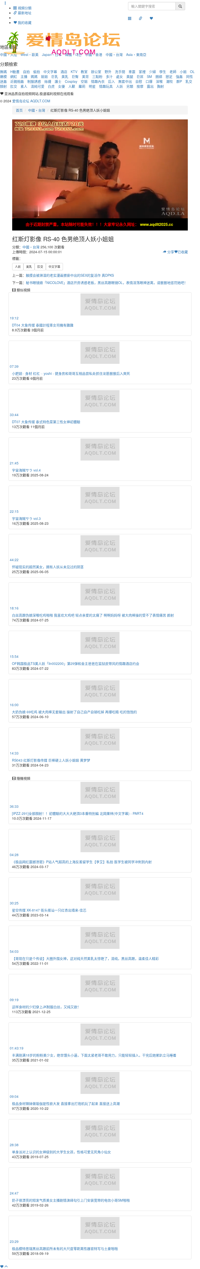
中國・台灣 (36, 110)
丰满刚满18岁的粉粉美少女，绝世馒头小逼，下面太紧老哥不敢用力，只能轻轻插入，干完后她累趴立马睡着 (94, 1055)
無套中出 (125, 81)
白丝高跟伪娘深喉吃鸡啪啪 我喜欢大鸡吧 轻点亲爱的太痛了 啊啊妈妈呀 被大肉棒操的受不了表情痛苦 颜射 (93, 615)
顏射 (3, 86)
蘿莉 (82, 86)
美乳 (64, 76)
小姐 (183, 71)
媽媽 (34, 76)
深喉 (159, 81)
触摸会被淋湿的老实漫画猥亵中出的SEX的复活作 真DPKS (70, 275)
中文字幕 (50, 71)
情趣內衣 (98, 81)
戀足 (169, 76)
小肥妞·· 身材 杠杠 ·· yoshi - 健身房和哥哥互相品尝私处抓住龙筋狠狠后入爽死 (71, 373)
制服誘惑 (34, 81)
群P (179, 81)
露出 (150, 86)
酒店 (63, 71)
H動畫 (15, 71)
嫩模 (3, 76)
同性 (189, 76)
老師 (173, 71)
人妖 (119, 86)
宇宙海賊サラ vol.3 (26, 518)
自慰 (138, 81)
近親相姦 (17, 81)
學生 (162, 71)
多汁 (109, 76)
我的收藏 (24, 22)
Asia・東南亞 (136, 54)
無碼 (3, 71)
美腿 (129, 76)
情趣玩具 (106, 86)
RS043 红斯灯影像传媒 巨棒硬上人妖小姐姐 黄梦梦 (51, 760)
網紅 (13, 76)
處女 (119, 76)
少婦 (152, 71)
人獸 (71, 86)
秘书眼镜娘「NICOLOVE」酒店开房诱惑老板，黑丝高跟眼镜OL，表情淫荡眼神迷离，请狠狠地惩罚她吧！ (107, 282)
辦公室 (96, 71)
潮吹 (169, 81)
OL (192, 71)
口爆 (149, 81)
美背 (85, 76)
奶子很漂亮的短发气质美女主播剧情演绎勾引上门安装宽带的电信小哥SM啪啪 (71, 1200)
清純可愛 (37, 86)
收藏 (183, 251)
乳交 (188, 81)
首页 (19, 110)
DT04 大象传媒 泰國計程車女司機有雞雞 (42, 325)
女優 (61, 86)
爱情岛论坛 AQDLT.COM (31, 100)
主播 (23, 76)
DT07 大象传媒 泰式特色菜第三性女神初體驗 (46, 421)
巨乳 (54, 76)
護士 (58, 81)
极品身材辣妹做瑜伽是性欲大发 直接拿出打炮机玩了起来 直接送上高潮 (66, 1103)
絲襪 (47, 81)
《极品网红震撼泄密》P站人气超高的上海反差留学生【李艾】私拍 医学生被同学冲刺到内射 (82, 861)
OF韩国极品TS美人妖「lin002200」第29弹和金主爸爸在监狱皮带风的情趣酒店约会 (75, 663)
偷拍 (36, 71)
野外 (108, 71)
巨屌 (140, 76)
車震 (132, 71)
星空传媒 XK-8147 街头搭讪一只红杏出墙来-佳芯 (49, 910)
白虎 (51, 86)
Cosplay (71, 81)
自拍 (26, 71)
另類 (129, 86)
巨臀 (75, 76)
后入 (111, 81)
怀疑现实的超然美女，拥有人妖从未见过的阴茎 (48, 566)
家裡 (142, 71)
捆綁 (158, 76)
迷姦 (3, 81)
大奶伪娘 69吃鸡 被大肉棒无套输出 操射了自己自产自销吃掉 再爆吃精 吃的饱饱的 (74, 711)
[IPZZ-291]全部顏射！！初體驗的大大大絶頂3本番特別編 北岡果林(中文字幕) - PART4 (77, 813)
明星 (92, 86)
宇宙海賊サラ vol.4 (26, 470)
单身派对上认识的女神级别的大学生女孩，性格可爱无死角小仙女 (61, 1151)
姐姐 (44, 76)
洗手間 (120, 71)
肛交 (13, 86)
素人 (23, 86)
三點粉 (97, 76)
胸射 (160, 86)
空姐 (84, 81)
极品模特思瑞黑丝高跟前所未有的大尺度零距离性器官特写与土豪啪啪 (65, 1248)
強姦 (179, 76)
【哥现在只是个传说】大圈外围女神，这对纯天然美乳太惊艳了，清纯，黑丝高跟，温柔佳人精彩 (85, 958)
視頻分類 (24, 7)
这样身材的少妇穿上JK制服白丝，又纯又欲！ (46, 1006)
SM (149, 76)
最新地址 (24, 12)
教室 (84, 71)
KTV (74, 71)
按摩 (140, 86)
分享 (170, 251)
